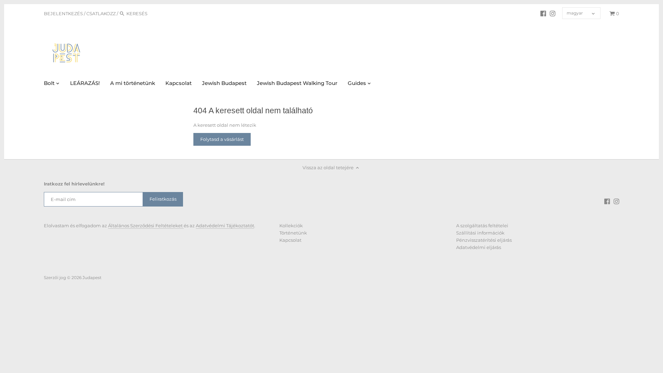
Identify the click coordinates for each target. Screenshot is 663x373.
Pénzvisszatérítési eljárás (484, 240)
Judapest (92, 277)
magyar (575, 13)
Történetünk (293, 233)
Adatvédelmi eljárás (478, 247)
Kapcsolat (290, 240)
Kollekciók (291, 225)
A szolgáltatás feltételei (482, 225)
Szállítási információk (480, 233)
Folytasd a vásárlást (222, 139)
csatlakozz (101, 13)
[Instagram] (552, 13)
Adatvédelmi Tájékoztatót (225, 225)
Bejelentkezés (63, 13)
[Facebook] (543, 13)
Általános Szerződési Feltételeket (146, 225)
